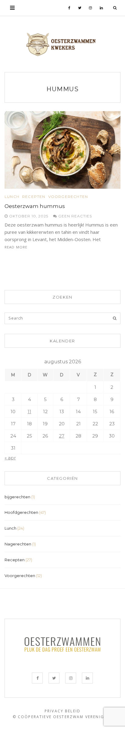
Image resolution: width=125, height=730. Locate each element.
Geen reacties (74, 216)
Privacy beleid (62, 711)
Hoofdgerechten (21, 512)
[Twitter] (79, 8)
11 (29, 411)
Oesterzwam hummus (35, 206)
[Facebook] (69, 8)
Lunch (12, 197)
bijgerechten (17, 496)
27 (61, 436)
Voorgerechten (68, 197)
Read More (16, 247)
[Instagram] (90, 8)
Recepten (34, 197)
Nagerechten (18, 543)
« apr (10, 458)
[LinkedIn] (101, 8)
